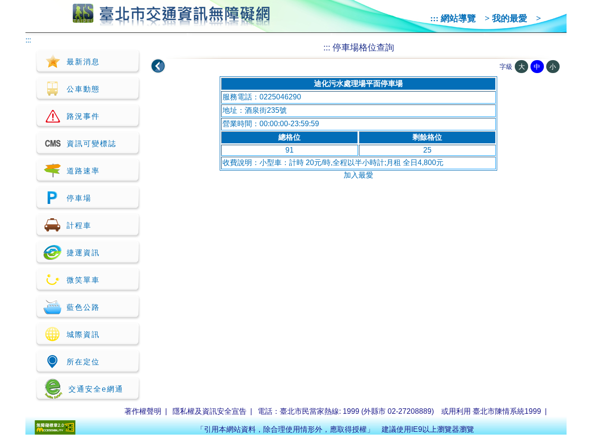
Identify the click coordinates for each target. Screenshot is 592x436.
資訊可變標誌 (92, 143)
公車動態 (83, 89)
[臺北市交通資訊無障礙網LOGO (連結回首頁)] (171, 22)
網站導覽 (458, 18)
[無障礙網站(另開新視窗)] (55, 432)
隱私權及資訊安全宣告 (210, 411)
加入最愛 (358, 175)
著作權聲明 (142, 411)
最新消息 (83, 62)
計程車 (79, 225)
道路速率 (83, 171)
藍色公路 (83, 307)
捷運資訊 (83, 253)
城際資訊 (83, 334)
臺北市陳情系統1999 (507, 411)
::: (434, 18)
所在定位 (83, 362)
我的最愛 (509, 18)
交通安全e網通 (95, 389)
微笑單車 (83, 280)
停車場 (79, 198)
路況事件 (83, 116)
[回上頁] (158, 66)
